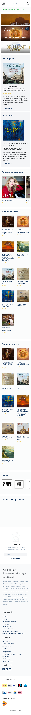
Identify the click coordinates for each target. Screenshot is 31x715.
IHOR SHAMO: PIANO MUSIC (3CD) (22, 255)
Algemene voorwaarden (9, 622)
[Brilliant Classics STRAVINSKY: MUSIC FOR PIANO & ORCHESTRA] (8, 296)
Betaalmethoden (7, 629)
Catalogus (5, 656)
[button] (23, 37)
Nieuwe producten (8, 643)
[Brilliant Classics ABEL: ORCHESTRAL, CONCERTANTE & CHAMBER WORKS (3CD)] (8, 222)
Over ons (5, 619)
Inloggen (5, 616)
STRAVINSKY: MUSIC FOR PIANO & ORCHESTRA (7, 305)
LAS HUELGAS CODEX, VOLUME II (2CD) (23, 282)
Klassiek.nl (15, 4)
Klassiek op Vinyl (7, 661)
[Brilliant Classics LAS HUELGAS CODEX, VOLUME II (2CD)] (23, 274)
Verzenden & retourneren (10, 631)
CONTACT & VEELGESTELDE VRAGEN (14, 633)
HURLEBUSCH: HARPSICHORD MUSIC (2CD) (23, 438)
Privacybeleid (6, 626)
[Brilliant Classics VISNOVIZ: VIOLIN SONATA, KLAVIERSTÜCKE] (8, 320)
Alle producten (6, 641)
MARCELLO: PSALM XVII (7, 282)
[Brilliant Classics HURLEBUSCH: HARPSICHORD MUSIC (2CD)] (23, 428)
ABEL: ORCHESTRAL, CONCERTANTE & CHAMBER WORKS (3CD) (7, 231)
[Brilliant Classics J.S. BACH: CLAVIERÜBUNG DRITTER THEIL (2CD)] (23, 222)
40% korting (6, 659)
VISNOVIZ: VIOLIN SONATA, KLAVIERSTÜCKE (7, 329)
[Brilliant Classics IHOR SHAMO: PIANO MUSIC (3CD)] (23, 246)
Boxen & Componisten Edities (11, 654)
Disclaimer (5, 624)
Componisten (6, 652)
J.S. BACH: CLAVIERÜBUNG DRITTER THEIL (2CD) (23, 231)
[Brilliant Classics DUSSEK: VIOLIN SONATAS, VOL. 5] (23, 296)
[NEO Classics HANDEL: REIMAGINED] (13, 187)
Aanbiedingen (6, 646)
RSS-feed (5, 648)
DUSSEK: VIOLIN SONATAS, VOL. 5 (21, 304)
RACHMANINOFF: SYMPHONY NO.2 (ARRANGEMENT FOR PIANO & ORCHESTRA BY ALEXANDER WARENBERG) (8, 257)
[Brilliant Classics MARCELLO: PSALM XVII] (8, 274)
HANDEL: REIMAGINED (8, 200)
